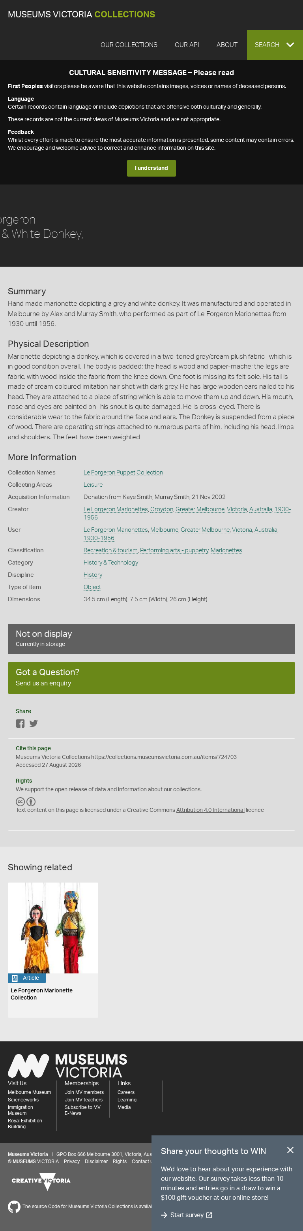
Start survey (186, 1215)
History (93, 575)
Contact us (143, 1161)
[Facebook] (20, 725)
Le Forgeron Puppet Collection (123, 473)
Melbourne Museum (29, 1092)
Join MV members (84, 1092)
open (61, 789)
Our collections (129, 45)
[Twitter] (33, 725)
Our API (187, 45)
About (227, 45)
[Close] (290, 1151)
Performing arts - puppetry (174, 550)
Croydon (161, 509)
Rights (120, 1161)
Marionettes (226, 550)
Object (92, 587)
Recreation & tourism (111, 550)
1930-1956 (99, 538)
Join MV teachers (84, 1099)
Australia (260, 509)
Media (124, 1107)
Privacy (72, 1161)
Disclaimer (96, 1161)
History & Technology (111, 563)
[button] (275, 45)
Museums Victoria (81, 15)
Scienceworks (23, 1099)
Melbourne (164, 530)
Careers (126, 1092)
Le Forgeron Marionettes (116, 509)
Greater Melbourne (200, 509)
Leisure (93, 485)
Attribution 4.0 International (210, 810)
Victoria (237, 509)
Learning (127, 1099)
